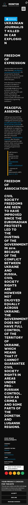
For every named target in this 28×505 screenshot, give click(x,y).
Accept (14, 493)
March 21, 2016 (13, 174)
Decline (14, 497)
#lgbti (10, 163)
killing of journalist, (11, 459)
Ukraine (6, 445)
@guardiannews (13, 162)
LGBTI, (5, 459)
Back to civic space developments (14, 467)
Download (12, 19)
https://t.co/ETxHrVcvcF (15, 165)
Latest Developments (9, 454)
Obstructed (6, 450)
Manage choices (14, 501)
